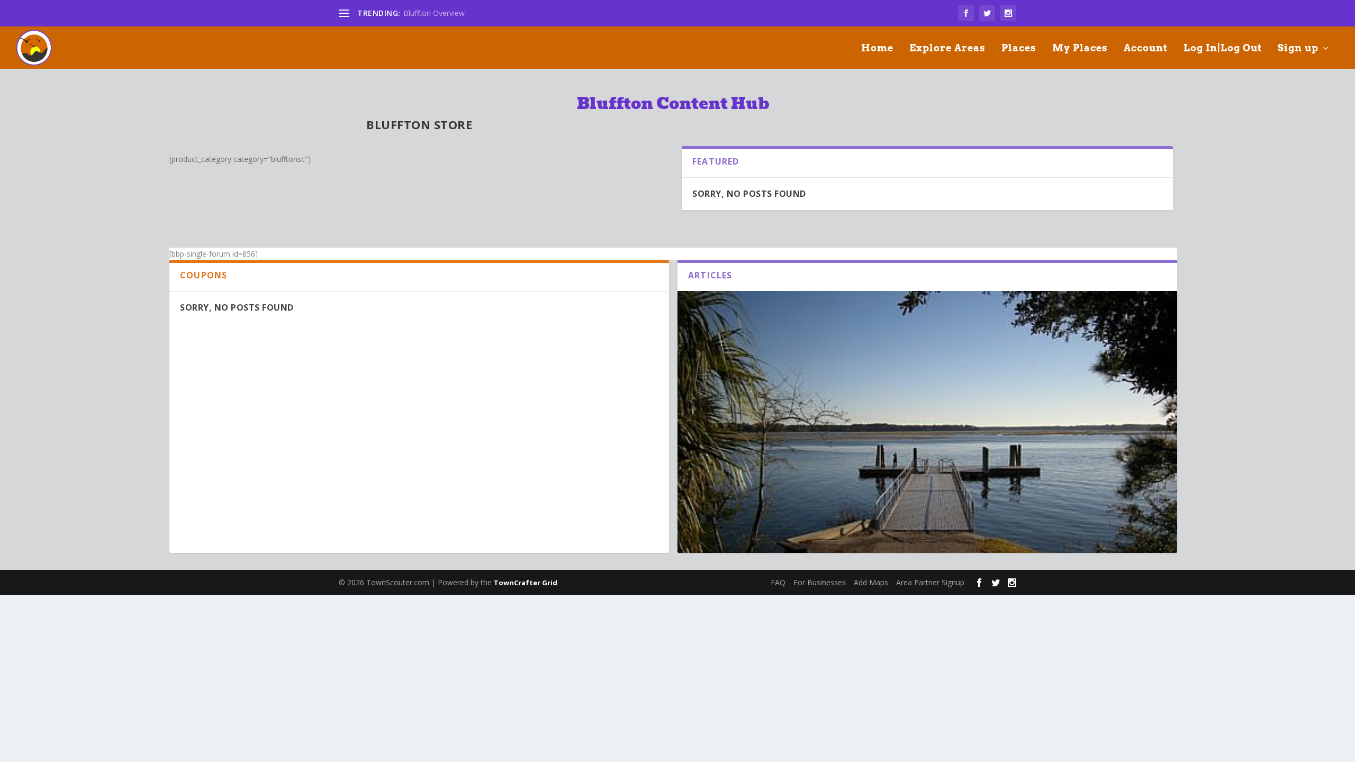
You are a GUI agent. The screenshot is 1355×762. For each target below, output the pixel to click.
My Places (1080, 48)
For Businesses (819, 582)
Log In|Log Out (1223, 48)
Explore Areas (947, 48)
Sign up (1298, 48)
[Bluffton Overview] (927, 441)
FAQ (778, 582)
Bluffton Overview (434, 13)
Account (1146, 48)
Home (877, 48)
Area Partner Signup (930, 582)
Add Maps (871, 582)
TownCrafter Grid (525, 582)
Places (1018, 48)
